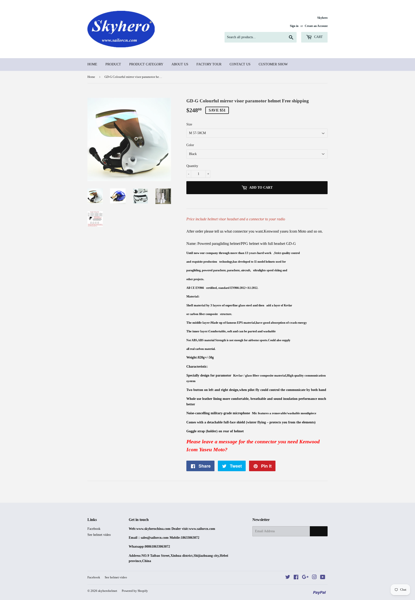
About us (179, 64)
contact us (240, 64)
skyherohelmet (107, 591)
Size (189, 124)
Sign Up (318, 531)
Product (113, 64)
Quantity (192, 166)
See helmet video (99, 535)
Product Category (146, 64)
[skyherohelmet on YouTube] (322, 578)
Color (190, 145)
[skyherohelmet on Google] (305, 578)
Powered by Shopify (135, 591)
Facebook (93, 529)
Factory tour (208, 64)
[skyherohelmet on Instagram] (314, 578)
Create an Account (316, 26)
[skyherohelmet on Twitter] (287, 578)
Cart (318, 37)
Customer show (273, 64)
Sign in (294, 26)
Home (92, 64)
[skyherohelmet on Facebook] (296, 578)
